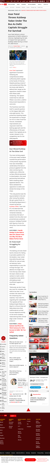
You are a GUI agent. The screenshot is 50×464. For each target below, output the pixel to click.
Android (13, 402)
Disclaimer (33, 452)
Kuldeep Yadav (13, 206)
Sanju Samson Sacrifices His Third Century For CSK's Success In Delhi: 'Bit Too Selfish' (17, 328)
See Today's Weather (35, 387)
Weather (38, 419)
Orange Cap (33, 7)
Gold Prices (3, 404)
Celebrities (20, 429)
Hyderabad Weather (38, 426)
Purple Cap (40, 7)
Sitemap (28, 452)
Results (23, 7)
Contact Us (47, 452)
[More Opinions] (48, 391)
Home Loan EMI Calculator (4, 380)
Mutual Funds (11, 427)
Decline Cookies (42, 460)
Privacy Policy (40, 452)
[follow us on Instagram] (38, 1)
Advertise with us (48, 1)
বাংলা (20, 1)
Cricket (6, 7)
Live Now (4, 344)
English (8, 1)
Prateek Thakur (16, 46)
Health (1, 435)
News (18, 4)
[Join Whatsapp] (44, 1)
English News (11, 4)
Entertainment (32, 4)
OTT (19, 426)
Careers (13, 452)
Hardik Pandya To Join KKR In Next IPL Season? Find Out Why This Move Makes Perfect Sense (16, 234)
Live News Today (2, 420)
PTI (14, 67)
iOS (18, 402)
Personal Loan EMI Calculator (4, 384)
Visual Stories (19, 422)
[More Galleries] (48, 351)
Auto (1, 433)
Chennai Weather (38, 438)
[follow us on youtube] (37, 1)
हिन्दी (11, 1)
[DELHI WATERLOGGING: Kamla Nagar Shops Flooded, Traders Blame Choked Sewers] (39, 331)
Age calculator (4, 397)
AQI (3, 410)
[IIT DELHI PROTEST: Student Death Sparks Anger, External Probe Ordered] (44, 346)
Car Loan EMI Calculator (4, 389)
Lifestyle (45, 4)
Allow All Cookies (30, 460)
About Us (2, 452)
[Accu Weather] (47, 387)
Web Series (19, 436)
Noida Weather (38, 442)
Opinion (3, 366)
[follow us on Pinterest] (40, 1)
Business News (11, 420)
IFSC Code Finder (4, 372)
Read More (20, 387)
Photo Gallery (3, 357)
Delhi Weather (38, 422)
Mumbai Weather (38, 430)
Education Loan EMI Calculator (4, 394)
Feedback (8, 452)
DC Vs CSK (20, 394)
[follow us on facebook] (33, 1)
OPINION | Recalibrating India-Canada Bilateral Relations (38, 399)
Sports (39, 4)
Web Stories (3, 354)
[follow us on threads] (35, 1)
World (1, 422)
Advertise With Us (20, 452)
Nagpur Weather (38, 446)
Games (3, 346)
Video (3, 349)
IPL (19, 10)
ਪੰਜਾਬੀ (18, 1)
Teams (27, 7)
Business (24, 4)
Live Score (12, 7)
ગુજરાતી (23, 1)
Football (29, 426)
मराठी (14, 1)
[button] (3, 339)
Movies (19, 440)
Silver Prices (3, 407)
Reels (3, 351)
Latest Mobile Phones (2, 442)
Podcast (4, 360)
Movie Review (3, 363)
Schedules (18, 7)
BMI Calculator (4, 401)
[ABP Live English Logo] (3, 4)
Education (2, 427)
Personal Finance (11, 422)
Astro (1, 430)
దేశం (29, 1)
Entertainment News (20, 420)
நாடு (27, 1)
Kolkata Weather (38, 434)
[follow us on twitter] (31, 1)
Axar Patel (12, 70)
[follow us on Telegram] (42, 1)
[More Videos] (48, 324)
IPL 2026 (19, 396)
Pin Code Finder (4, 375)
